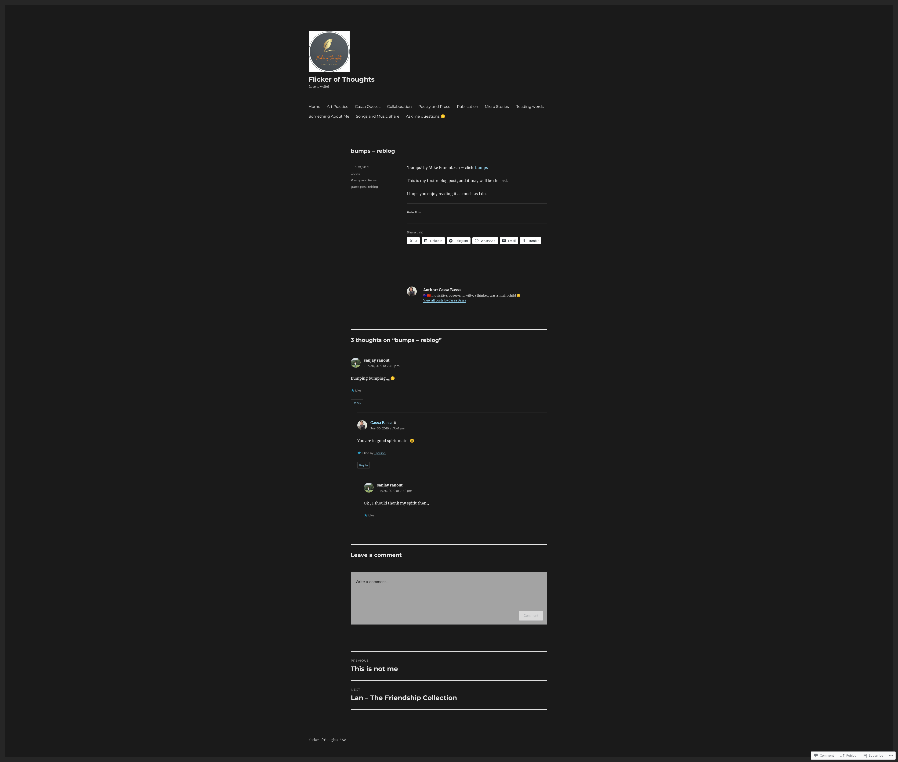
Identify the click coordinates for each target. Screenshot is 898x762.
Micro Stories (497, 106)
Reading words (529, 106)
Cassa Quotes (367, 106)
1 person (380, 453)
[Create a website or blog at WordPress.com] (344, 740)
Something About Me (329, 116)
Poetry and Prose (434, 106)
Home (314, 106)
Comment (531, 615)
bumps (481, 167)
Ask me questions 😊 (425, 116)
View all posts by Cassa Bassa (444, 300)
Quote (355, 173)
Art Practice (337, 106)
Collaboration (399, 106)
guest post (359, 187)
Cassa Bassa (381, 422)
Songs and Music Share (377, 116)
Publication (467, 106)
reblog (373, 187)
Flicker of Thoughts (342, 79)
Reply (357, 403)
